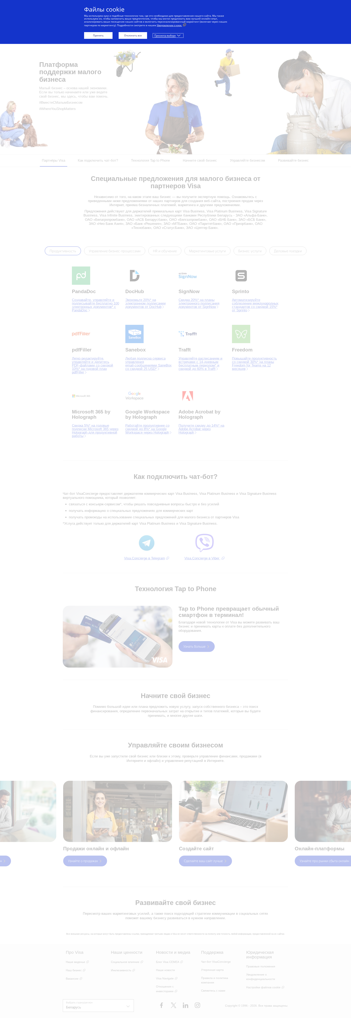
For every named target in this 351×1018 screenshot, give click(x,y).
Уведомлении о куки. (169, 25)
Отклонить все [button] (133, 35)
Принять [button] (98, 35)
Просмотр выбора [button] (165, 35)
